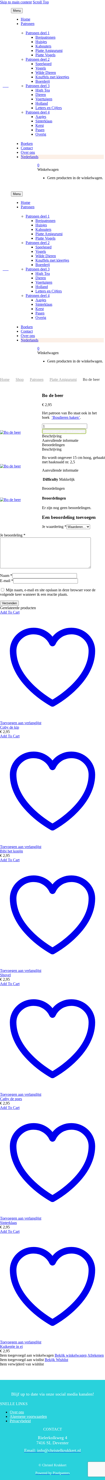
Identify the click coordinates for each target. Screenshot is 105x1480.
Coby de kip (9, 727)
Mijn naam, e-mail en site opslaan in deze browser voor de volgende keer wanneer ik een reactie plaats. (47, 592)
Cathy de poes (11, 1099)
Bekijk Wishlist (56, 1360)
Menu (17, 10)
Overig (40, 134)
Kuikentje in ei (11, 1346)
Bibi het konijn (11, 851)
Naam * (6, 575)
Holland (41, 103)
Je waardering (54, 526)
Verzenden (9, 603)
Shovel (5, 975)
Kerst (39, 125)
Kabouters (43, 46)
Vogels (40, 68)
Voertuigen (43, 99)
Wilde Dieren (45, 72)
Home (25, 19)
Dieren (40, 95)
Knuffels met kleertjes (52, 77)
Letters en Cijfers (48, 108)
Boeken (27, 143)
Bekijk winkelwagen (71, 1355)
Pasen (39, 130)
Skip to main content (16, 2)
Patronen (27, 24)
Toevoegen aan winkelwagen (64, 431)
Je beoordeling (12, 535)
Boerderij (42, 81)
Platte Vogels (45, 55)
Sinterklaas (43, 121)
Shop (20, 379)
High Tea (42, 90)
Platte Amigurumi (49, 50)
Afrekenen (95, 1355)
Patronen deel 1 (38, 33)
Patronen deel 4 (38, 112)
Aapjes (40, 117)
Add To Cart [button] (10, 612)
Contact (27, 148)
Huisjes (41, 42)
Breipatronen (45, 37)
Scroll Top (41, 2)
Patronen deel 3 (38, 86)
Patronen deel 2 (38, 59)
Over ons (28, 152)
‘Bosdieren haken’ (66, 417)
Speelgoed (43, 64)
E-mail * (6, 581)
